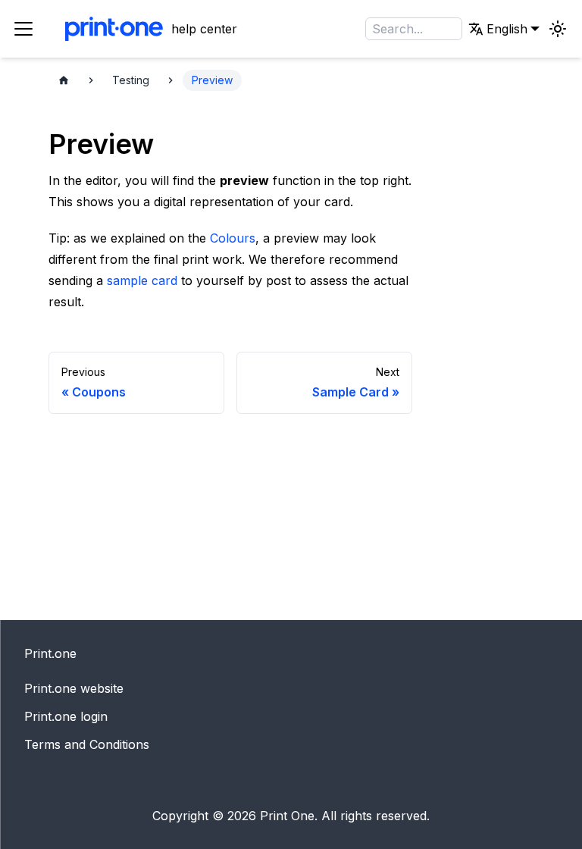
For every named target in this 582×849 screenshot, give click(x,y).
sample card (142, 280)
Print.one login (66, 716)
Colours (232, 238)
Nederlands (465, 60)
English (453, 81)
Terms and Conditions (86, 744)
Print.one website (74, 688)
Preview (212, 80)
